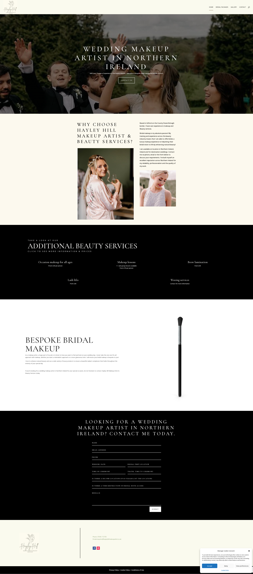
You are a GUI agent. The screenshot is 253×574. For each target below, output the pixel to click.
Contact (242, 7)
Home (211, 7)
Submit (155, 509)
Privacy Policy (114, 570)
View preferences (242, 566)
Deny (226, 566)
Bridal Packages (222, 7)
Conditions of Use (137, 570)
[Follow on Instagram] (98, 548)
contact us (126, 80)
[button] (249, 551)
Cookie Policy (225, 570)
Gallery (234, 7)
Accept (209, 566)
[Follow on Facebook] (94, 548)
